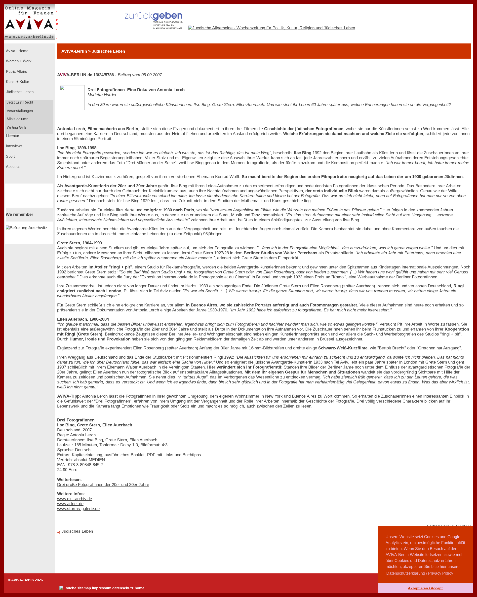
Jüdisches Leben (19, 92)
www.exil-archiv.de (74, 498)
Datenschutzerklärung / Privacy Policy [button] (419, 573)
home (139, 588)
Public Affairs (16, 72)
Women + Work (18, 61)
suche (71, 588)
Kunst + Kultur (17, 82)
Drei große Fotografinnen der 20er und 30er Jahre (103, 484)
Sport (10, 156)
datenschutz (123, 588)
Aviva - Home (16, 51)
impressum (101, 588)
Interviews (14, 146)
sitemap (84, 588)
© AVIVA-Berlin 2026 (25, 580)
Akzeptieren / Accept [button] (425, 588)
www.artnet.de (70, 503)
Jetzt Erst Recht (19, 102)
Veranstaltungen (19, 111)
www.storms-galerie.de (78, 508)
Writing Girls (16, 127)
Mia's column (17, 119)
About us (12, 167)
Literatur (12, 136)
